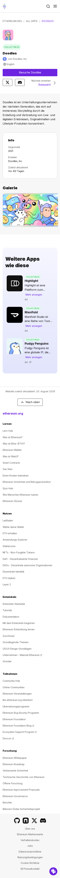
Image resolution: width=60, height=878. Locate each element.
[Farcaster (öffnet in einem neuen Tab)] (26, 821)
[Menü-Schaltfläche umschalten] (55, 6)
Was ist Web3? (11, 456)
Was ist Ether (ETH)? (14, 443)
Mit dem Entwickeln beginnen (19, 623)
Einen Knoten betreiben (16, 475)
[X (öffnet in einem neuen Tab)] (34, 821)
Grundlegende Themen (15, 642)
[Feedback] (53, 871)
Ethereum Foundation (14, 719)
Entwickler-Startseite (14, 603)
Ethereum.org (12, 21)
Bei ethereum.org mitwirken (18, 700)
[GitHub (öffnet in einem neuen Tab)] (17, 821)
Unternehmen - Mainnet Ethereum (22, 655)
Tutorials (7, 610)
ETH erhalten (10, 533)
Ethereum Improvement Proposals (21, 789)
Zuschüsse (8, 635)
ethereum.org (13, 413)
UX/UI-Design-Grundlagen (17, 648)
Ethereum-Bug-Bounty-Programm (21, 712)
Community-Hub (11, 680)
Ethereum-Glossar (12, 501)
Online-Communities (13, 687)
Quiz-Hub (8, 488)
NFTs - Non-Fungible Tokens (19, 552)
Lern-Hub (8, 430)
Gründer (7, 661)
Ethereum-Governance (15, 796)
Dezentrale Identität (13, 571)
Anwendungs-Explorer (15, 539)
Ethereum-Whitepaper (15, 757)
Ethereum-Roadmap (13, 764)
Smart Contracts (11, 462)
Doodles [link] (48, 21)
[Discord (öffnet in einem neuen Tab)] (43, 821)
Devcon (8, 738)
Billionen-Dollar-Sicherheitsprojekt (21, 809)
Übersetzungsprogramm (16, 706)
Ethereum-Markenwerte (30, 834)
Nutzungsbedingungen (30, 857)
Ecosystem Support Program (20, 732)
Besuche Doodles (38, 73)
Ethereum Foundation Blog (18, 725)
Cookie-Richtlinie (30, 863)
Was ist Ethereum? (12, 437)
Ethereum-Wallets (12, 449)
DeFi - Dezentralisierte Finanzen (20, 559)
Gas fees (7, 469)
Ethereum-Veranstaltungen (17, 693)
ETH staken (9, 578)
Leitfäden (8, 520)
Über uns (30, 828)
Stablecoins (9, 546)
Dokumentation (11, 616)
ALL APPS (32, 21)
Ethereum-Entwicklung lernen (19, 629)
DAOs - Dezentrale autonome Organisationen (27, 565)
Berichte (7, 802)
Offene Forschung (12, 783)
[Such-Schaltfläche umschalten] (48, 6)
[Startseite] (4, 6)
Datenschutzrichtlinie (30, 851)
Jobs (30, 845)
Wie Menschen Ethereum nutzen (20, 494)
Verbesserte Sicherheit (15, 770)
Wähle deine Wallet (13, 527)
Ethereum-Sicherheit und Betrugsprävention (27, 481)
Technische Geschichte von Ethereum (23, 777)
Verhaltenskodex (30, 840)
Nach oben (33, 402)
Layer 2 (7, 584)
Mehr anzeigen (34, 294)
